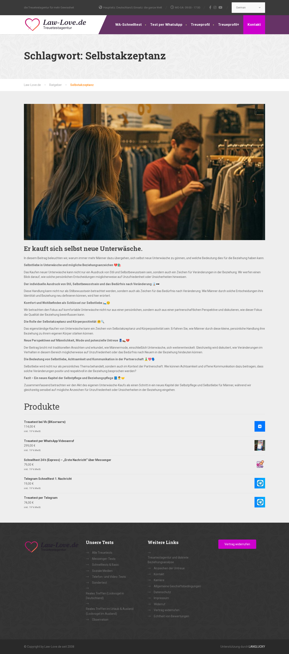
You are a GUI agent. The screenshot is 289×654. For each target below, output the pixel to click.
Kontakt (254, 24)
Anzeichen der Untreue (169, 568)
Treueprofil (200, 24)
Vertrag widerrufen (166, 610)
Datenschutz (162, 592)
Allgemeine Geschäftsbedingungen (177, 586)
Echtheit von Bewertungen (171, 616)
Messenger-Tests (104, 558)
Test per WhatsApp (166, 24)
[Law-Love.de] (55, 24)
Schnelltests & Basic (105, 564)
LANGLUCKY (257, 646)
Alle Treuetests (102, 552)
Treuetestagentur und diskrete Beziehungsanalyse (168, 560)
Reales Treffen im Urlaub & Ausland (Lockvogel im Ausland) (109, 611)
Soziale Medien (102, 570)
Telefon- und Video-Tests (109, 576)
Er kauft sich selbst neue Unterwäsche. (83, 248)
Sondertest (99, 582)
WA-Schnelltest (128, 24)
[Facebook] (210, 7)
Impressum (161, 598)
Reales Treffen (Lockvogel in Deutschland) (105, 596)
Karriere (159, 580)
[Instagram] (215, 7)
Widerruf (159, 604)
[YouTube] (220, 7)
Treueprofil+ (228, 24)
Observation (100, 619)
